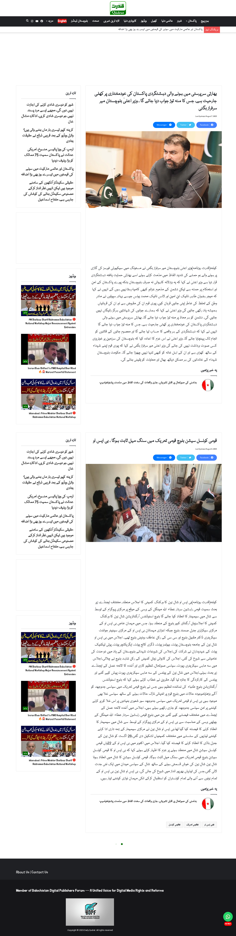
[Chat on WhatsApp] (228, 917)
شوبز (179, 21)
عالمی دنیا (167, 21)
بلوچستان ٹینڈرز (79, 21)
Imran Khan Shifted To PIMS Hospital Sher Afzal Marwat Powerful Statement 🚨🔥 (52, 370)
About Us (22, 872)
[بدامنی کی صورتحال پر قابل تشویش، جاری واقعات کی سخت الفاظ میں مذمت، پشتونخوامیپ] (208, 385)
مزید (50, 21)
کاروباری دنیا (130, 21)
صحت (95, 21)
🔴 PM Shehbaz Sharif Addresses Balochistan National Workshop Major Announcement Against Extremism (51, 323)
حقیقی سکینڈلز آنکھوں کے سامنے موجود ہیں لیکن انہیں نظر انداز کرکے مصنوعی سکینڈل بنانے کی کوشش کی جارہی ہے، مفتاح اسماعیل (128, 29)
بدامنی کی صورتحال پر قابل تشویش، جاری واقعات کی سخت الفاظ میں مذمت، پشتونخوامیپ (148, 383)
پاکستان (192, 21)
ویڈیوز (144, 21)
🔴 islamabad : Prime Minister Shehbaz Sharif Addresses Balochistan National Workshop (52, 415)
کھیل (154, 21)
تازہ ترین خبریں (111, 21)
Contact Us (39, 872)
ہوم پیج (205, 21)
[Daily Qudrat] (118, 8)
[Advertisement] (118, 58)
